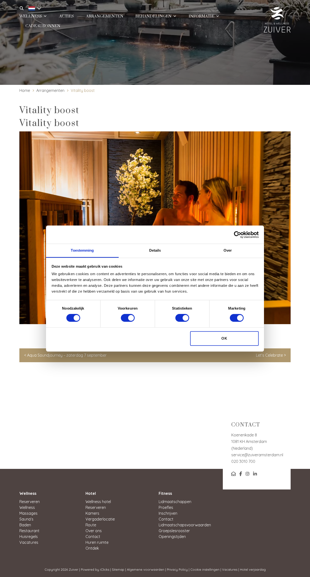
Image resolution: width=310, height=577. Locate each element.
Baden (25, 524)
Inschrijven (168, 513)
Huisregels (28, 536)
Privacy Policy (177, 569)
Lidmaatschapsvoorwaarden (185, 524)
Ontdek (92, 548)
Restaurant (29, 530)
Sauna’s (26, 519)
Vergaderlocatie (100, 519)
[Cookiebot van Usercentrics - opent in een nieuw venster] (237, 234)
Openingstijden (172, 536)
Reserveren (29, 501)
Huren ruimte (96, 542)
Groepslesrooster (174, 530)
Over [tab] (228, 250)
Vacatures (28, 542)
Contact (92, 536)
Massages (28, 513)
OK (224, 338)
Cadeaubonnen (42, 26)
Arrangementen (50, 90)
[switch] (128, 318)
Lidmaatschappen (175, 501)
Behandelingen (153, 16)
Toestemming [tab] (82, 250)
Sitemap (118, 569)
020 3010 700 (243, 461)
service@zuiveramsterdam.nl (257, 454)
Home (24, 90)
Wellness (27, 507)
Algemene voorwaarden (145, 569)
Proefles (166, 507)
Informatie (201, 16)
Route (90, 524)
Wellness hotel (98, 501)
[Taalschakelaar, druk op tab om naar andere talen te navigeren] (33, 8)
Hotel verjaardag (253, 569)
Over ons (93, 530)
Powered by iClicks (95, 569)
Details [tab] (155, 250)
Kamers (92, 513)
